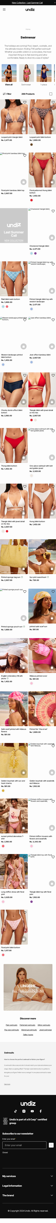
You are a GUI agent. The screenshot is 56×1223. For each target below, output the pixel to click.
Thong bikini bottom (9, 466)
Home (28, 29)
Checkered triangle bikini (39, 246)
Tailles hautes (28, 1034)
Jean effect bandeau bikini (40, 354)
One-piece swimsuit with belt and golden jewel (41, 467)
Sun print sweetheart (38, 577)
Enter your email (9, 1139)
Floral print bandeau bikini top (12, 190)
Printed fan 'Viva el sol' (38, 729)
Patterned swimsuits (27, 1025)
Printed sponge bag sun (11, 577)
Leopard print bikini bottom (40, 137)
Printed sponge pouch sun (12, 626)
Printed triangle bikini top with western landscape (41, 300)
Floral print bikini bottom (10, 947)
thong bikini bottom (37, 521)
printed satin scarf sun (38, 626)
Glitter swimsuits (44, 1025)
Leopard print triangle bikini (11, 137)
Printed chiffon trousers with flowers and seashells (41, 837)
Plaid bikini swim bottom (10, 299)
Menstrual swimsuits (29, 1030)
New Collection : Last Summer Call (27, 2)
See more (7, 1084)
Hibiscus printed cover (38, 676)
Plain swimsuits (11, 1025)
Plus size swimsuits (11, 1030)
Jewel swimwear (45, 1030)
